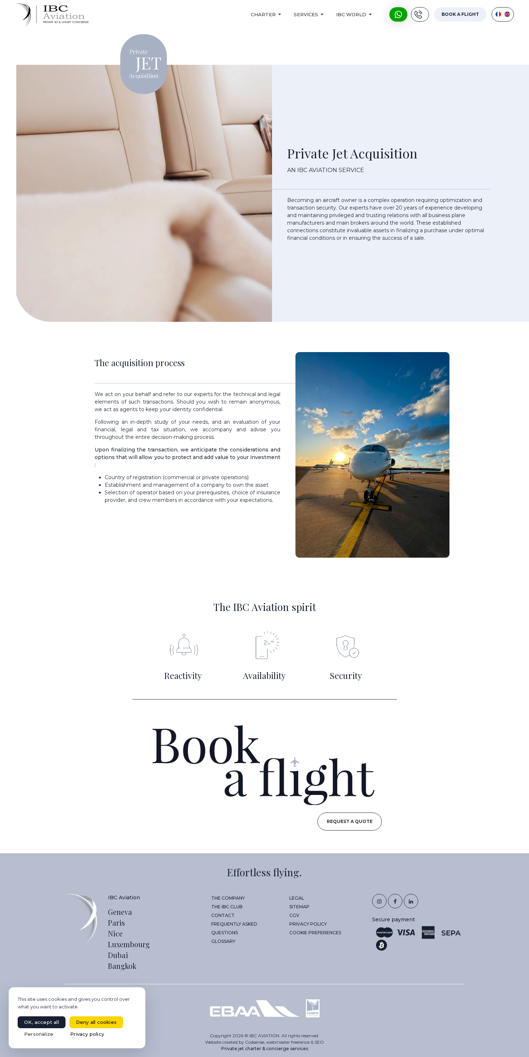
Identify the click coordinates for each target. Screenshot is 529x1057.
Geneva (120, 912)
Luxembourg (129, 944)
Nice (115, 933)
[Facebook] (395, 901)
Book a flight (460, 14)
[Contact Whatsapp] (398, 14)
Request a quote (349, 821)
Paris (116, 922)
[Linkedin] (411, 901)
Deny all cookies (96, 1022)
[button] (267, 14)
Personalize (38, 1034)
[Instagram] (379, 901)
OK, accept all (41, 1022)
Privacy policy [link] (87, 1034)
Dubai (118, 955)
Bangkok (122, 966)
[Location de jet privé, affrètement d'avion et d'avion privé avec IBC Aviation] (52, 15)
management (171, 485)
